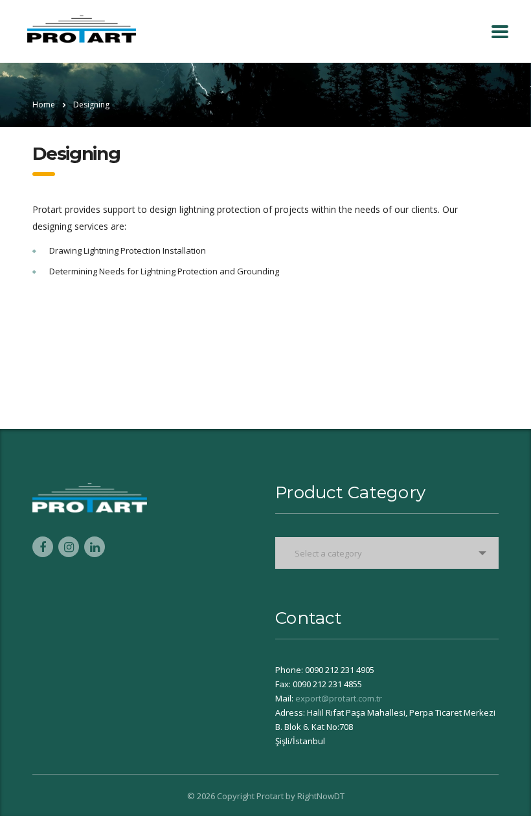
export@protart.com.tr (338, 698)
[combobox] (387, 553)
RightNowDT (321, 796)
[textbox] (387, 553)
